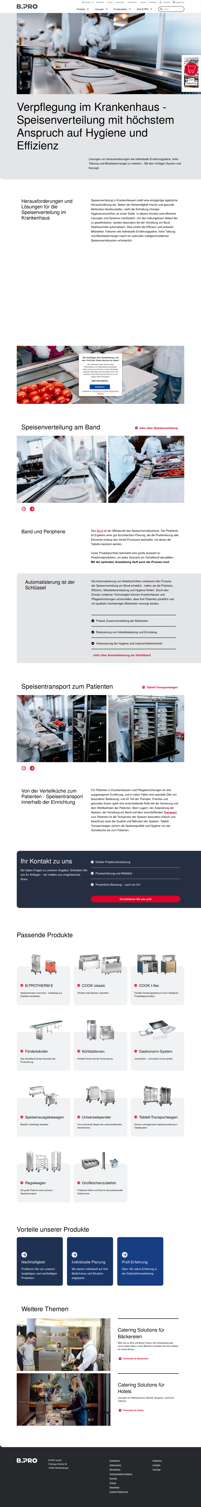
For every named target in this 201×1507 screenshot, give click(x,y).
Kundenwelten (120, 9)
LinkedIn (156, 1464)
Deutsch (88, 2)
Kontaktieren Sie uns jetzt (136, 899)
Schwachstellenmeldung (121, 1473)
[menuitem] (130, 9)
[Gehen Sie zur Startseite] (27, 6)
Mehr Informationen (100, 381)
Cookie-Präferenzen (119, 1491)
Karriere (113, 1478)
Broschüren (120, 2)
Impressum (115, 1460)
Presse (113, 1482)
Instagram (157, 1460)
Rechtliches (115, 1469)
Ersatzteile (100, 2)
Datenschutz (115, 1464)
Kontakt (143, 2)
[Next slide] (32, 509)
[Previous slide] (23, 509)
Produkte (81, 9)
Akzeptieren (100, 387)
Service (110, 2)
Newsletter (153, 2)
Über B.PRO (142, 9)
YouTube (156, 1469)
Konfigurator (132, 2)
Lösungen (99, 9)
